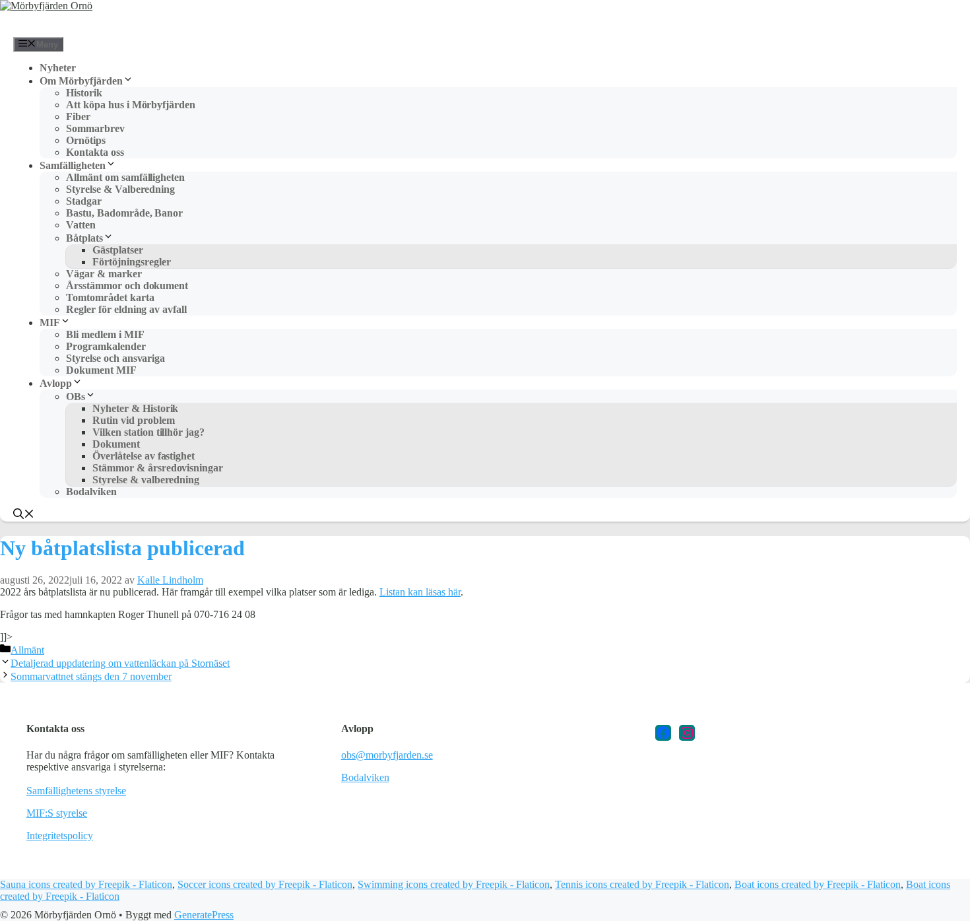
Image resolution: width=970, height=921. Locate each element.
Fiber (78, 116)
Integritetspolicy (59, 835)
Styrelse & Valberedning (120, 189)
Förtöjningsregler (131, 261)
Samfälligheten (73, 165)
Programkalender (106, 346)
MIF (50, 322)
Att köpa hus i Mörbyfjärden (130, 104)
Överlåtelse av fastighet (143, 455)
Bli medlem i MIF (105, 334)
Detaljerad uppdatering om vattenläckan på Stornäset (120, 663)
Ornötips (86, 140)
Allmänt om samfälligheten (125, 177)
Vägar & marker (104, 273)
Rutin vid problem (133, 420)
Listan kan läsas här (420, 591)
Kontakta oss (95, 152)
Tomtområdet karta (110, 297)
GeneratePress (204, 914)
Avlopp (56, 383)
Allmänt (27, 650)
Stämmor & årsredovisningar (157, 467)
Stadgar (84, 201)
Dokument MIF (101, 370)
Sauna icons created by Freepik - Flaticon (86, 884)
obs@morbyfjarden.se (387, 755)
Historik (84, 92)
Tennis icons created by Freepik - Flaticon (642, 884)
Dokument (116, 444)
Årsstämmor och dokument (127, 285)
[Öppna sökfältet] (23, 515)
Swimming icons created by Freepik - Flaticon (454, 884)
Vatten (81, 224)
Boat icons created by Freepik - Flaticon (817, 884)
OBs (75, 396)
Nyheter (58, 67)
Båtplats (84, 238)
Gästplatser (117, 250)
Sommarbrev (95, 128)
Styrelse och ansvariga (115, 358)
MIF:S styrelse (56, 813)
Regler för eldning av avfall (126, 309)
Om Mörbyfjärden (81, 80)
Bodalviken (91, 491)
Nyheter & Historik (135, 408)
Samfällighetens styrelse (76, 790)
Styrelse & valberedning (145, 479)
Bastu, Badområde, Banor (124, 213)
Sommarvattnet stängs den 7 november (91, 676)
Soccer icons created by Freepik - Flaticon (265, 884)
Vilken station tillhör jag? (148, 432)
